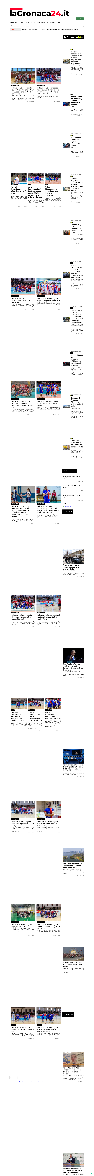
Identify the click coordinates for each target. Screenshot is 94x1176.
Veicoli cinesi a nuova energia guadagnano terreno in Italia (71, 567)
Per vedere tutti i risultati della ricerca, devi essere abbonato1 (27, 1082)
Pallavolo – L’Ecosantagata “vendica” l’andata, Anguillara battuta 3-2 (48, 926)
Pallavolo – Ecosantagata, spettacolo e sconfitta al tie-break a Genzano (17, 716)
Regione (22, 22)
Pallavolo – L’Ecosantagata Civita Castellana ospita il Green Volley (47, 824)
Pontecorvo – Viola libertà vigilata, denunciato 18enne (76, 142)
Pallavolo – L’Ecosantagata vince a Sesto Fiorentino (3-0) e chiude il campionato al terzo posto (23, 91)
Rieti (47, 22)
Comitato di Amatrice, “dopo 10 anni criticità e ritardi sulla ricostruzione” (77, 403)
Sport (38, 26)
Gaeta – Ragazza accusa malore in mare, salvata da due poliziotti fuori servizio (77, 184)
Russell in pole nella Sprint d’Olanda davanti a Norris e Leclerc (73, 965)
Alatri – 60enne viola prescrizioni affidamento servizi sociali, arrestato (77, 360)
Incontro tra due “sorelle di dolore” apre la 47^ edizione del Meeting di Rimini (73, 767)
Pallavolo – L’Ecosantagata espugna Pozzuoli (22, 925)
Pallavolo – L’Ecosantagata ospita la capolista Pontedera (48, 299)
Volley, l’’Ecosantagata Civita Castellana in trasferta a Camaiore (52, 191)
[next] (15, 1077)
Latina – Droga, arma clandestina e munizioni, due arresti (77, 228)
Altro (42, 26)
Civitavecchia (41, 22)
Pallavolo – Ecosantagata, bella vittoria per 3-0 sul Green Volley (23, 824)
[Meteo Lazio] (66, 506)
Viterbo (33, 22)
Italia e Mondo (14, 22)
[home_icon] (11, 26)
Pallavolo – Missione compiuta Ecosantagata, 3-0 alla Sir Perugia (48, 403)
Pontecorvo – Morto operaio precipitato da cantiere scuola (77, 444)
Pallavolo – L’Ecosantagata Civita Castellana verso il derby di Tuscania (47, 1029)
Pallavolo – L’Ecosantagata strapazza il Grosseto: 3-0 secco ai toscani (22, 617)
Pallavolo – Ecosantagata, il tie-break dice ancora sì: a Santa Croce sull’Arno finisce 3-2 (22, 404)
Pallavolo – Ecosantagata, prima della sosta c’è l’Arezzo (19, 190)
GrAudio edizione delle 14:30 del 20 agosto (72, 496)
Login (79, 19)
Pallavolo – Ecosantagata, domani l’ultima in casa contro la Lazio (53, 715)
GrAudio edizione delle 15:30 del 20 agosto (72, 477)
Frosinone (52, 22)
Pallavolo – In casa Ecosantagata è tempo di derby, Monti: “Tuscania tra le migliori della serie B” (48, 509)
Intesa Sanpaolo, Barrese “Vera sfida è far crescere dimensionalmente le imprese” (72, 1071)
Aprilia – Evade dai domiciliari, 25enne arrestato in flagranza (76, 101)
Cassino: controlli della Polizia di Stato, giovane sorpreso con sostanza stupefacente (76, 58)
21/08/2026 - (22, 29)
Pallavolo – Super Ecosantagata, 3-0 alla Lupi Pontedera (22, 300)
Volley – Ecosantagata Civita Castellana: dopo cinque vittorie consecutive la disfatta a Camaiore (35, 192)
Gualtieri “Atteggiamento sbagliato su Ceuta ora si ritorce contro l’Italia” (72, 1171)
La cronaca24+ (18, 26)
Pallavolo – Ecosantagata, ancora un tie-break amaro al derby (23, 1029)
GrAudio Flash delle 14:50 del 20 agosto (71, 486)
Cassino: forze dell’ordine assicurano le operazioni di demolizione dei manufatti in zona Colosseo (77, 316)
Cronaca (32, 26)
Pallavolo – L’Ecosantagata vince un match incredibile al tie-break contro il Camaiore (48, 90)
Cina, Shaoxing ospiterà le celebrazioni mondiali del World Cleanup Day (72, 866)
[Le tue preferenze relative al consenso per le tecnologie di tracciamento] (91, 1173)
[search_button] (83, 26)
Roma (27, 22)
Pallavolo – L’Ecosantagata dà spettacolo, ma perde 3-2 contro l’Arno (48, 617)
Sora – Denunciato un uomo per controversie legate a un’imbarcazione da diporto (77, 271)
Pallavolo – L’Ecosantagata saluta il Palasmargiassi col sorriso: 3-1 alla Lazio (35, 716)
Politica (26, 26)
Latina (58, 22)
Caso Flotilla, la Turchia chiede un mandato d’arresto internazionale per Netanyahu (73, 667)
